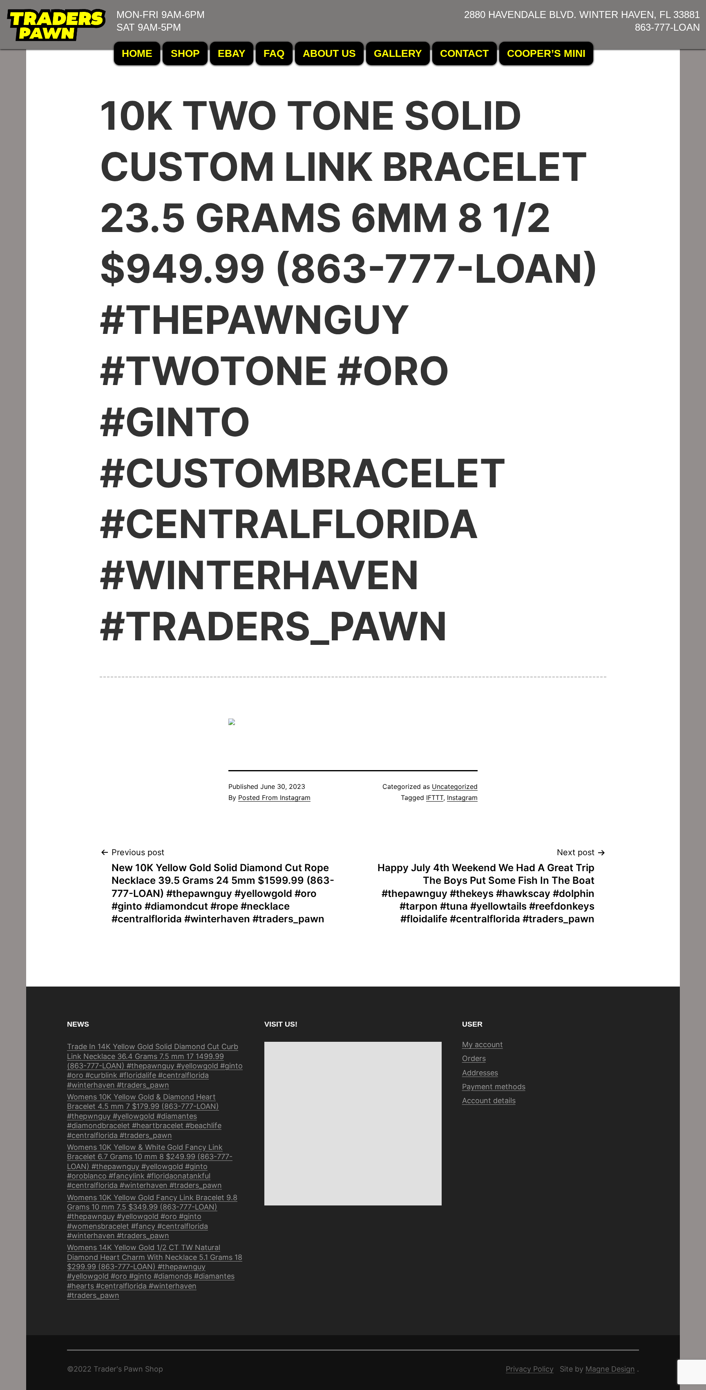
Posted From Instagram (274, 797)
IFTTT (434, 797)
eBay (232, 53)
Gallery (398, 53)
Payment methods (493, 1086)
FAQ (274, 53)
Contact (464, 53)
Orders (474, 1058)
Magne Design (610, 1369)
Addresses (480, 1072)
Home (137, 53)
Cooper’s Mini (546, 53)
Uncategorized (455, 786)
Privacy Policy (530, 1369)
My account (482, 1044)
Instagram (462, 797)
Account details (489, 1100)
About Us (329, 53)
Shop (185, 53)
